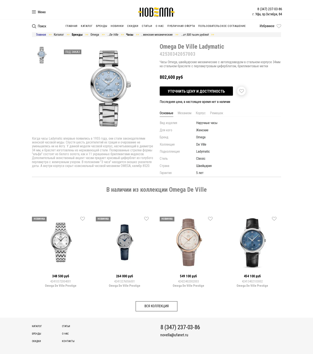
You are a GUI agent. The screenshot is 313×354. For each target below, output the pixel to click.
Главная (72, 26)
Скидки (132, 26)
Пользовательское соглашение (222, 26)
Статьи (147, 26)
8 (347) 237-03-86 (269, 9)
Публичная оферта (181, 26)
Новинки (117, 26)
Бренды (101, 26)
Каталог (87, 26)
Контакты (68, 341)
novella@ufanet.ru (174, 335)
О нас (160, 26)
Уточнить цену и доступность (196, 91)
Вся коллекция (156, 306)
